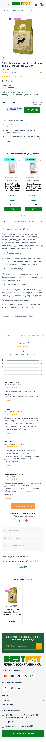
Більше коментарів (23, 506)
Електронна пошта (12, 538)
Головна (5, 11)
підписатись (39, 646)
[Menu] (3, 4)
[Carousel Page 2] (25, 215)
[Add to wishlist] (20, 159)
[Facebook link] (5, 688)
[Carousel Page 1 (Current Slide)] (21, 215)
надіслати (23, 567)
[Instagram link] (12, 688)
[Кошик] (35, 4)
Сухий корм (34, 11)
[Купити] (12, 209)
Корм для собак (18, 11)
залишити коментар (30, 336)
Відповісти (8, 401)
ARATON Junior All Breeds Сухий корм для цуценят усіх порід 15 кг (12, 612)
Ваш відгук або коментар (15, 545)
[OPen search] (8, 4)
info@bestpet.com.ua (13, 722)
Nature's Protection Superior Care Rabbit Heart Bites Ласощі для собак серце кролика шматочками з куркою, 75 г (12, 189)
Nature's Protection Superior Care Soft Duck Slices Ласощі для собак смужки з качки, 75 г (33, 188)
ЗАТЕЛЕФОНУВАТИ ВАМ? (23, 733)
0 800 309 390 (31, 726)
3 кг (4, 85)
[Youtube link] (19, 688)
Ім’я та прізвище (11, 530)
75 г (12, 199)
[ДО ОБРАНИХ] (41, 73)
